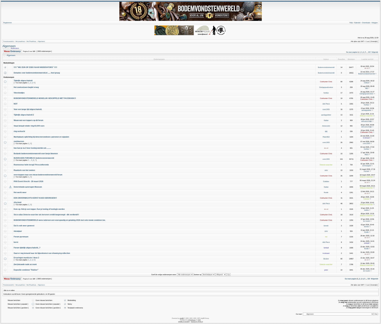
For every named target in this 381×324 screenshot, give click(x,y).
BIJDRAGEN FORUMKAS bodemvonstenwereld (34, 158)
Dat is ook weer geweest (24, 226)
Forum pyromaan (21, 237)
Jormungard (366, 166)
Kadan (326, 120)
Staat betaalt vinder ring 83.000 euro (29, 126)
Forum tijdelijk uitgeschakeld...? (27, 248)
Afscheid (17, 202)
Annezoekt (326, 126)
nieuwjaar (18, 231)
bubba (366, 210)
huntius (326, 93)
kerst (16, 242)
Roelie (326, 192)
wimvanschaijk (366, 121)
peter (326, 270)
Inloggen (375, 23)
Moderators (15, 48)
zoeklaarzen (19, 141)
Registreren (7, 23)
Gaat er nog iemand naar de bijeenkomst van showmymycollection (42, 253)
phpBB (182, 318)
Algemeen (41, 41)
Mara (366, 154)
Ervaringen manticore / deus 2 (26, 258)
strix (326, 170)
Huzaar (366, 171)
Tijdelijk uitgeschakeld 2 (24, 115)
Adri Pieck (326, 104)
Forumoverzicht (8, 41)
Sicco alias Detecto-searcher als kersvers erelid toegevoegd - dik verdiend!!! (46, 215)
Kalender (357, 23)
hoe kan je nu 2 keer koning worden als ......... (32, 148)
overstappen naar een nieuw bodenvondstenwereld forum (38, 175)
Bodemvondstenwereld (326, 67)
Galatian (326, 181)
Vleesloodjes (19, 93)
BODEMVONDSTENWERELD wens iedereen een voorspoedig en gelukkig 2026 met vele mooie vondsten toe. (60, 220)
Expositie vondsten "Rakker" (26, 270)
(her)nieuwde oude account (25, 264)
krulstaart (366, 138)
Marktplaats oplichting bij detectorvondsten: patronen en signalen (41, 137)
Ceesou (366, 199)
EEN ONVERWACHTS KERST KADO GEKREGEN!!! (35, 198)
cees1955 (326, 109)
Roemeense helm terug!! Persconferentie (31, 165)
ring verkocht (19, 131)
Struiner (326, 259)
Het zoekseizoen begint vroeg (26, 87)
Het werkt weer (20, 192)
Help (351, 23)
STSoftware (192, 320)
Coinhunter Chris (326, 82)
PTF (199, 320)
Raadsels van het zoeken (24, 170)
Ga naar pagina (351, 52)
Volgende (374, 52)
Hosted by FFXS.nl (197, 321)
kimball (366, 243)
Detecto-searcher (366, 116)
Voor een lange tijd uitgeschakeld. (28, 109)
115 (369, 52)
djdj (366, 88)
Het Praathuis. (31, 41)
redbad (366, 83)
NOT (15, 104)
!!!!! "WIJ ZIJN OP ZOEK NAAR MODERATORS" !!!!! (35, 67)
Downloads (366, 23)
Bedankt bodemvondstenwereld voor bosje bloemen (36, 154)
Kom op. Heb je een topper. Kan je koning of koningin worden (39, 209)
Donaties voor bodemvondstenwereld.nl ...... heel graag (37, 73)
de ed (366, 68)
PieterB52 (326, 137)
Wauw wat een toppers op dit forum (28, 120)
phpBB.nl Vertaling (184, 321)
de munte (366, 221)
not (326, 237)
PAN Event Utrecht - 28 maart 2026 (28, 181)
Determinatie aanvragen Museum (28, 187)
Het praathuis (20, 41)
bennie (326, 226)
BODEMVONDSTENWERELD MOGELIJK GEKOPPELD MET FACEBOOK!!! (45, 98)
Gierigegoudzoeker (326, 87)
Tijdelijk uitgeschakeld (23, 81)
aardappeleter (366, 110)
